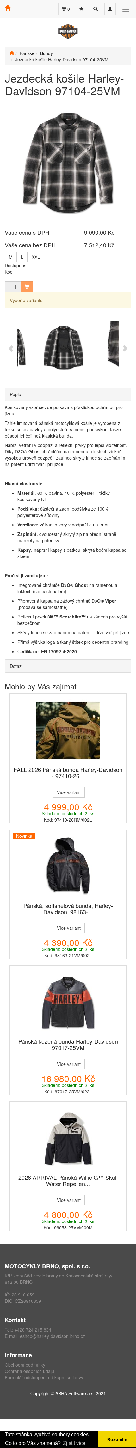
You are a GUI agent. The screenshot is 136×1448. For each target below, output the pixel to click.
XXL (36, 257)
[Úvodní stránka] (11, 53)
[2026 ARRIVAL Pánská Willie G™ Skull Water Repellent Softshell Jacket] (68, 1138)
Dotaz (16, 666)
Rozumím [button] (117, 1439)
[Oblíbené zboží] (81, 9)
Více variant (69, 792)
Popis (15, 394)
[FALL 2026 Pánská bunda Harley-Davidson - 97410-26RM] (68, 730)
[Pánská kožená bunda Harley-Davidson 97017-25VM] (68, 1002)
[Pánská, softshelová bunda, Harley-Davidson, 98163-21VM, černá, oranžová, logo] (68, 866)
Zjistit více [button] (74, 1443)
